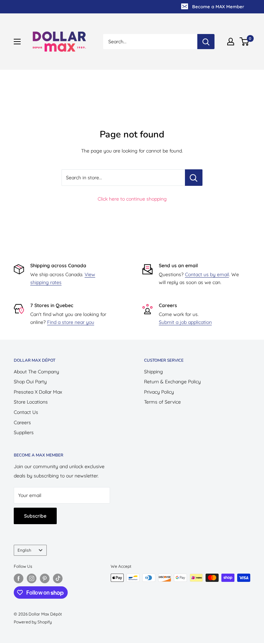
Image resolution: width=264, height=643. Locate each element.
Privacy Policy (159, 392)
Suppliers (24, 432)
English (24, 550)
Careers (22, 422)
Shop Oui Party (30, 382)
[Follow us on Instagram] (31, 578)
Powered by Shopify (33, 621)
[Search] (205, 41)
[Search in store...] (193, 177)
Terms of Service (162, 402)
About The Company (36, 372)
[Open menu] (17, 41)
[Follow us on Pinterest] (45, 578)
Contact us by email (207, 274)
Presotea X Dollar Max (38, 392)
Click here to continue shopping (132, 199)
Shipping (153, 372)
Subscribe (35, 516)
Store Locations (31, 402)
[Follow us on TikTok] (58, 578)
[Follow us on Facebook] (18, 578)
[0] (244, 41)
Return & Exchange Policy (172, 382)
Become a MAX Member (218, 6)
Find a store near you (70, 322)
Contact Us (26, 412)
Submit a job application (185, 322)
